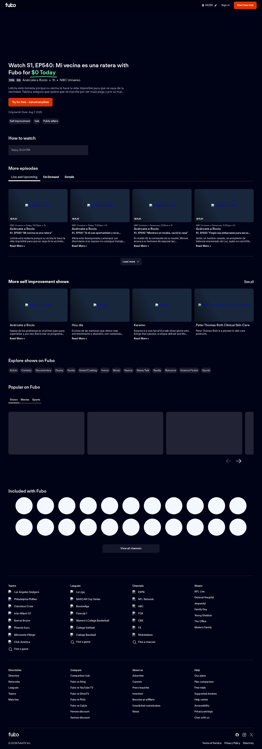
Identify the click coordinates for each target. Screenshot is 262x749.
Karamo (139, 325)
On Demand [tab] (51, 177)
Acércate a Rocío (22, 229)
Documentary (43, 370)
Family (71, 370)
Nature (128, 370)
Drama (59, 370)
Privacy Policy (232, 743)
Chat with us (201, 717)
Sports (206, 370)
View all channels (130, 548)
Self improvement (20, 121)
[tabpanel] (131, 225)
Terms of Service (212, 743)
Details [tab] (69, 177)
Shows (14, 399)
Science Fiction (189, 370)
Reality (157, 370)
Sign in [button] (225, 5)
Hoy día (77, 325)
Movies (25, 399)
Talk (36, 121)
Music (116, 370)
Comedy (26, 370)
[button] (38, 246)
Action (13, 370)
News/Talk (143, 370)
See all (249, 281)
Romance (170, 370)
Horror (105, 370)
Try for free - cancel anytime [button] (30, 102)
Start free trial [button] (245, 5)
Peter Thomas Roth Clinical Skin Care (223, 325)
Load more (129, 261)
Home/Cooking (88, 370)
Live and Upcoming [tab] (24, 177)
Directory (248, 743)
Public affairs (50, 121)
